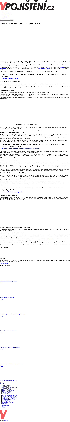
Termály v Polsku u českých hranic (8, 402)
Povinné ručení (4, 12)
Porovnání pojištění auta (6, 385)
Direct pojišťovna (5, 393)
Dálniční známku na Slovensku (44, 68)
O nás (3, 406)
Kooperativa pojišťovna (6, 400)
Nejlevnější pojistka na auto (7, 391)
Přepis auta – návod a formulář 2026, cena (9, 395)
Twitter (1, 263)
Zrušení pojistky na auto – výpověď (8, 390)
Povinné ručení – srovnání (6, 388)
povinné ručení (62, 67)
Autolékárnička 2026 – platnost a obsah (9, 396)
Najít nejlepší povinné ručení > (10, 78)
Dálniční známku (3, 68)
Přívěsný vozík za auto (6, 401)
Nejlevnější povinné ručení (6, 389)
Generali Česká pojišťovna (6, 392)
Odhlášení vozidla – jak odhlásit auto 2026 (9, 397)
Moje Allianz (4, 403)
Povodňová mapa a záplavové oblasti (8, 399)
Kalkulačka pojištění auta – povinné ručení (9, 387)
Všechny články (3, 383)
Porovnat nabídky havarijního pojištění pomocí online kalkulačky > (21, 148)
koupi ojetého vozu (50, 238)
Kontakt (3, 407)
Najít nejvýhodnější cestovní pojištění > (13, 192)
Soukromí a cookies (5, 405)
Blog (7, 263)
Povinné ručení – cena (6, 386)
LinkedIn (4, 263)
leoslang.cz (6, 420)
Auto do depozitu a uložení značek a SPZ (9, 398)
